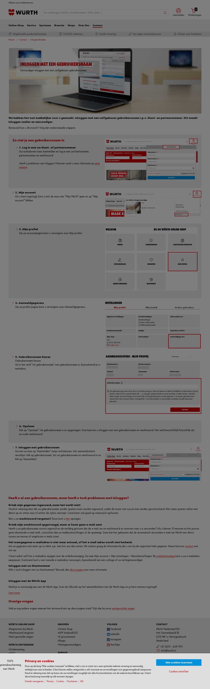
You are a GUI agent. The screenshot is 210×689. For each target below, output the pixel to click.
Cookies (60, 681)
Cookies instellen (179, 671)
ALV (82, 681)
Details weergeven (34, 681)
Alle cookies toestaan (179, 662)
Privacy (50, 681)
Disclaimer (72, 681)
